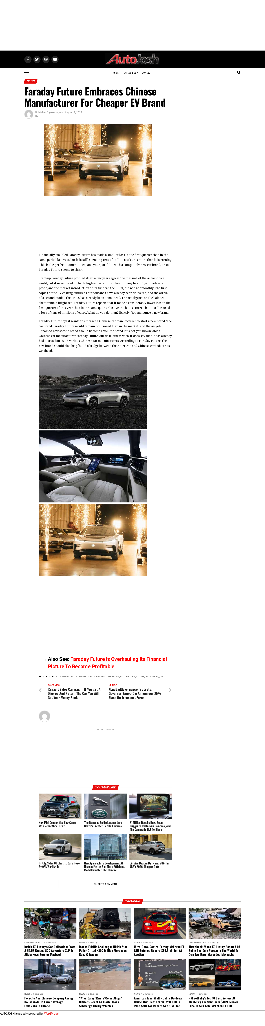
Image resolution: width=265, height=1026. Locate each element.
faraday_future (119, 677)
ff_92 (145, 677)
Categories (129, 72)
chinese (81, 677)
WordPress (51, 1013)
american (67, 677)
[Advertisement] (132, 25)
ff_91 (135, 677)
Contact (147, 72)
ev (91, 677)
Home (115, 72)
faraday (101, 677)
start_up (157, 677)
